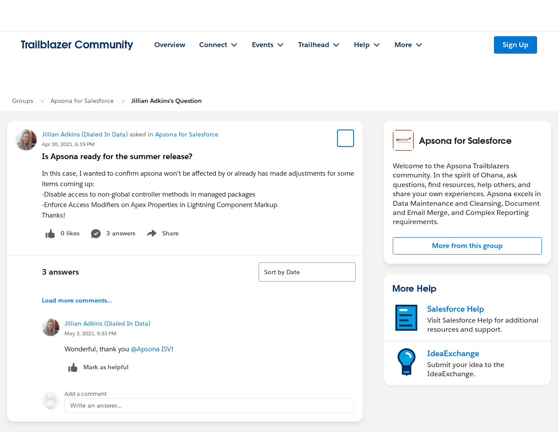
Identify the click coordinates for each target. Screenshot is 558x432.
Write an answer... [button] (96, 405)
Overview (169, 44)
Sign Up (515, 44)
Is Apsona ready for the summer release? (117, 156)
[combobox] (307, 272)
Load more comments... (77, 300)
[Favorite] (346, 138)
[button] (467, 246)
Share (161, 235)
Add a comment (86, 394)
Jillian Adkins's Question (166, 101)
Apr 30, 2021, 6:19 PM (68, 144)
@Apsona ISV (151, 349)
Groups (22, 101)
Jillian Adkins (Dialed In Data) (85, 134)
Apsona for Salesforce (82, 101)
